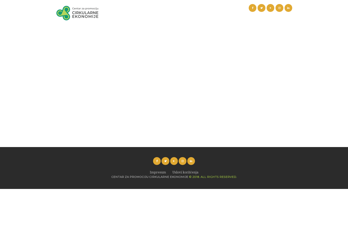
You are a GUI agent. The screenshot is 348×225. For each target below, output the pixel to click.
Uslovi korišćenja (185, 172)
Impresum (158, 172)
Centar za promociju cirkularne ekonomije (149, 177)
